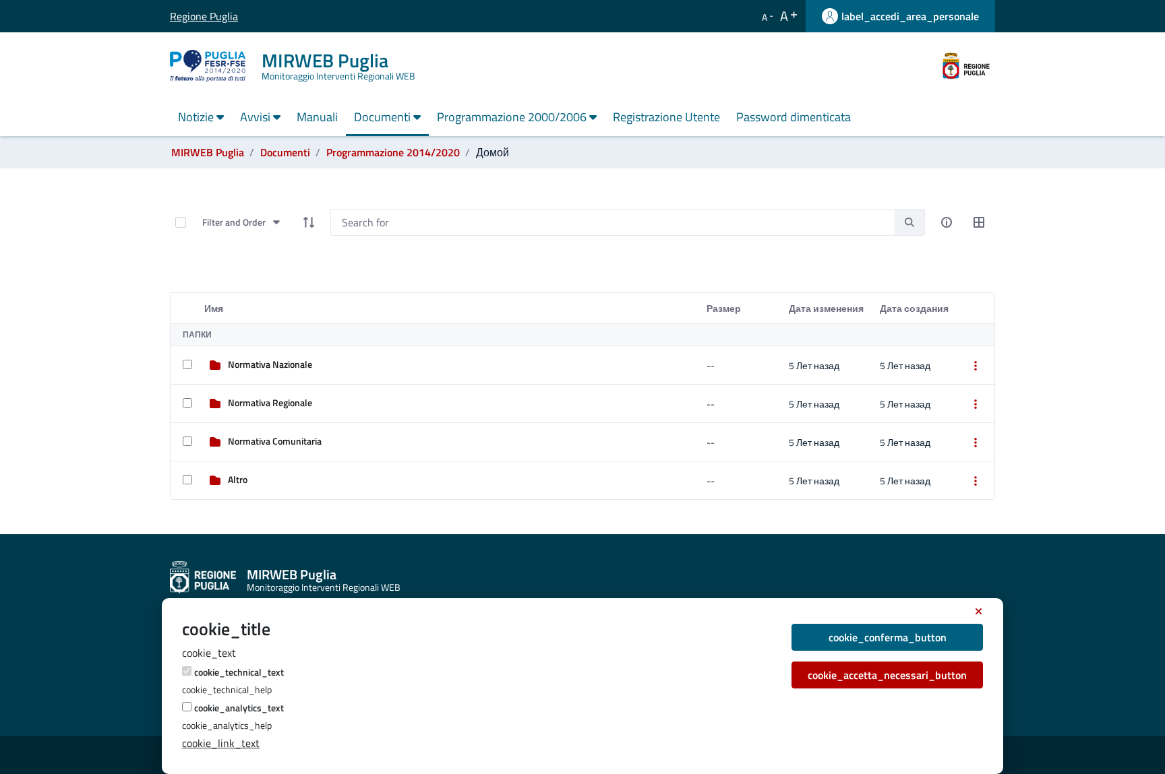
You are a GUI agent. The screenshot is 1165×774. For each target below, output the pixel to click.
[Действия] (975, 365)
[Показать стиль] (979, 222)
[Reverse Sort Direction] (309, 222)
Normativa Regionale (270, 402)
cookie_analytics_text (239, 708)
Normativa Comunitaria (275, 441)
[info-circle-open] (946, 222)
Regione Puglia (179, 16)
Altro (237, 479)
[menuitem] (201, 118)
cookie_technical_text (239, 672)
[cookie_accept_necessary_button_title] (978, 611)
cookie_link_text (221, 743)
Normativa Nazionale (270, 364)
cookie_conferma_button (888, 637)
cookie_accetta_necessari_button (887, 675)
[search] (909, 222)
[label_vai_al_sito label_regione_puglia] (966, 65)
